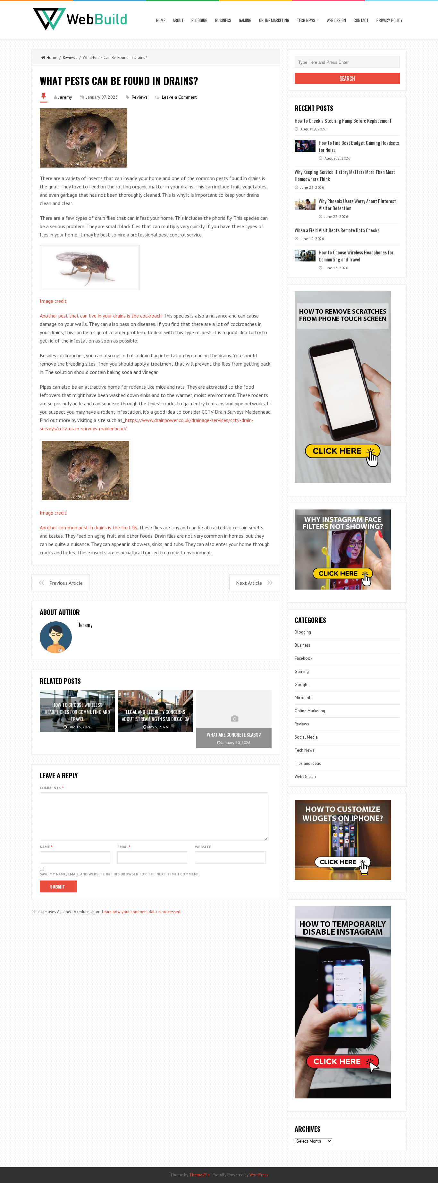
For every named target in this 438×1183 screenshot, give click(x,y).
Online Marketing (274, 20)
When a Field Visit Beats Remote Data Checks (337, 230)
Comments (52, 787)
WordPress (258, 1175)
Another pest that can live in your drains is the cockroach (101, 315)
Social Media (306, 737)
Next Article (249, 583)
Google (301, 684)
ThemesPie (199, 1175)
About (178, 20)
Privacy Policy (389, 20)
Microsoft (303, 697)
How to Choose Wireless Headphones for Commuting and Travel (356, 256)
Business (223, 20)
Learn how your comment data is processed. (141, 911)
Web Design (336, 20)
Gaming (245, 20)
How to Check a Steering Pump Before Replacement (343, 120)
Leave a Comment (179, 97)
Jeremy (65, 97)
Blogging (199, 20)
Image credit (53, 301)
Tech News (306, 20)
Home (160, 20)
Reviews (70, 57)
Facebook (303, 658)
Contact (361, 20)
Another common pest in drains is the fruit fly (88, 527)
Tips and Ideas (308, 763)
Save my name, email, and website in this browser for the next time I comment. (120, 874)
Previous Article (66, 583)
